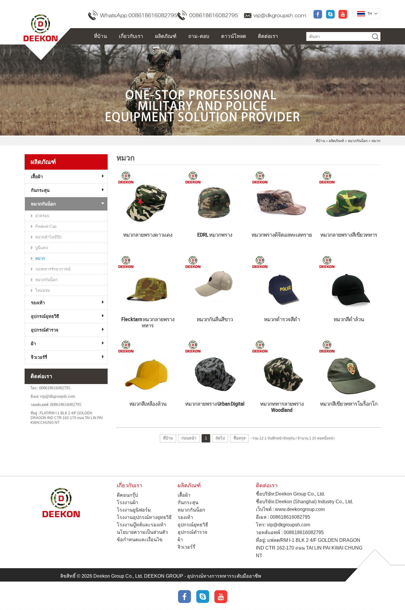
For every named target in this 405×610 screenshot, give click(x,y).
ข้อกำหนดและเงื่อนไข (139, 539)
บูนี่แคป (41, 248)
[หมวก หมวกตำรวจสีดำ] (282, 285)
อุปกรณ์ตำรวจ (44, 329)
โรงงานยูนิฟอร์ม (134, 509)
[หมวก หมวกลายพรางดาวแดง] (148, 200)
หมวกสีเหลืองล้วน (147, 403)
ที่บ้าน (100, 36)
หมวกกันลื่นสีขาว (215, 319)
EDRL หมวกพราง (214, 234)
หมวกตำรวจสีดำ (282, 319)
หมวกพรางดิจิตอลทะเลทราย (281, 234)
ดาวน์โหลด (233, 36)
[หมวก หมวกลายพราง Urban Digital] (215, 369)
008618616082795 (213, 15)
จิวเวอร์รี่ (39, 357)
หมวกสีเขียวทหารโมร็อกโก (348, 403)
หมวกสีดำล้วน (349, 319)
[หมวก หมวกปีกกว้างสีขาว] (215, 285)
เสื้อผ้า (37, 176)
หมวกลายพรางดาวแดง (147, 234)
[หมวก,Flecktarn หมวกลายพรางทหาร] (148, 285)
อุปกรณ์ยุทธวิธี (45, 316)
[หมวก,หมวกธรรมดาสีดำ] (349, 285)
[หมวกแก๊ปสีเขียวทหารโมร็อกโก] (349, 369)
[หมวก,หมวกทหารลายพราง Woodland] (282, 369)
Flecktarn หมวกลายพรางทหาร (147, 322)
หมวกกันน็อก (358, 141)
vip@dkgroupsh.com (279, 15)
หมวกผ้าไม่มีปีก (48, 237)
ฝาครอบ (42, 216)
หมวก (375, 141)
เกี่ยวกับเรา (131, 36)
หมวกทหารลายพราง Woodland (282, 406)
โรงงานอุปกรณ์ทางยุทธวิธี (144, 517)
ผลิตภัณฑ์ (165, 36)
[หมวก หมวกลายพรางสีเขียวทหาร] (349, 200)
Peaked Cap (45, 226)
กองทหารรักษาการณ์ (53, 269)
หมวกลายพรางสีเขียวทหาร (348, 234)
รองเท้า (38, 302)
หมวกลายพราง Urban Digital (214, 403)
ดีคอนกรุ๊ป (127, 495)
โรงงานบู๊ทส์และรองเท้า (141, 524)
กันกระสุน (40, 190)
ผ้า (33, 343)
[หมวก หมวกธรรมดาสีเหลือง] (148, 369)
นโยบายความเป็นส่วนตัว (142, 532)
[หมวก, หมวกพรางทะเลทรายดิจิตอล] (215, 200)
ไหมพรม (42, 290)
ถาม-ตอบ (198, 36)
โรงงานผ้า (127, 502)
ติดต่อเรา (268, 36)
